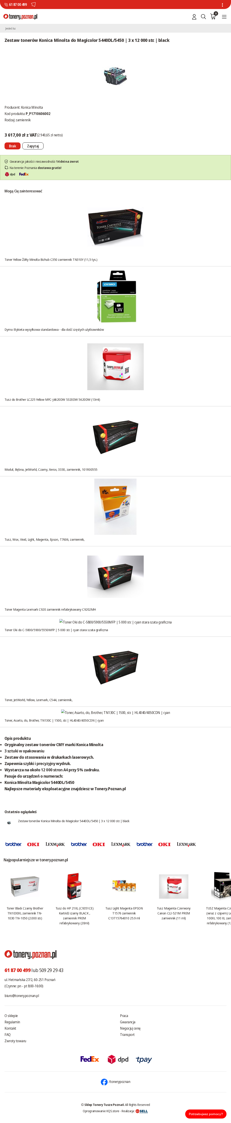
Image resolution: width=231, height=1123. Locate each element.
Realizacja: (128, 1111)
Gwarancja (127, 1021)
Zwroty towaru (15, 1040)
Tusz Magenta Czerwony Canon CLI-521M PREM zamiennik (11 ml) (174, 913)
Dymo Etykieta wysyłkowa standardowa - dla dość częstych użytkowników (54, 329)
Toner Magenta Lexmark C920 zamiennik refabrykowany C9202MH (50, 609)
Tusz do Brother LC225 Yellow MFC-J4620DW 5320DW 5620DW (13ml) (52, 399)
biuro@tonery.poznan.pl (22, 995)
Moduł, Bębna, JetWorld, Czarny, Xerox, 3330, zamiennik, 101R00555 (51, 469)
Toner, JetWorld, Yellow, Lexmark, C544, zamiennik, (39, 700)
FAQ (8, 1034)
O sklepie (11, 1015)
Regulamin (12, 1021)
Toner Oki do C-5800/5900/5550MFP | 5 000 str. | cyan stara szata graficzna (56, 630)
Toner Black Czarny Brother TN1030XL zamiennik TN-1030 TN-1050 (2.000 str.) (25, 913)
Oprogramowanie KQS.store (101, 1111)
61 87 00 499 (18, 4)
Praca (124, 1015)
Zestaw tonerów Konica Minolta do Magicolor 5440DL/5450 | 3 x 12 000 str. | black (73, 821)
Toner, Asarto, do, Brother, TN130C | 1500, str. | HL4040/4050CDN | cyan (54, 720)
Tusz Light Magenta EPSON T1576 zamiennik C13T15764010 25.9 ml (124, 913)
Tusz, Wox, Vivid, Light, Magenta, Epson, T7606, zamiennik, (45, 539)
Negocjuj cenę (130, 1028)
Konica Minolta (32, 107)
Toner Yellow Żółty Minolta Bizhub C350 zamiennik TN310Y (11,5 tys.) (51, 259)
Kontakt (10, 1028)
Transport (127, 1034)
